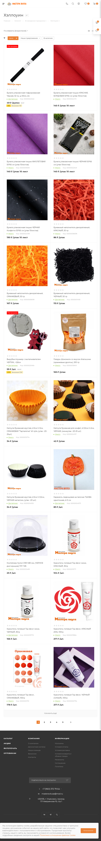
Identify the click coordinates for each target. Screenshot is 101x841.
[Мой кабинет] (79, 4)
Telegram (50, 814)
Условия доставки (62, 750)
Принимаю (88, 831)
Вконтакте (44, 814)
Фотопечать (10, 748)
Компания (34, 738)
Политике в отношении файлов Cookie (57, 835)
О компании (33, 743)
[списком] (92, 31)
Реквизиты (59, 760)
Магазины (59, 743)
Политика (59, 766)
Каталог (8, 738)
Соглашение (60, 763)
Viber (56, 814)
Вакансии (32, 754)
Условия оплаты (61, 747)
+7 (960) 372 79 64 (51, 789)
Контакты (32, 757)
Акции (7, 743)
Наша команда (34, 750)
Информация (62, 738)
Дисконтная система (36, 747)
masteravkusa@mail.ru (52, 794)
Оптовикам (10, 753)
